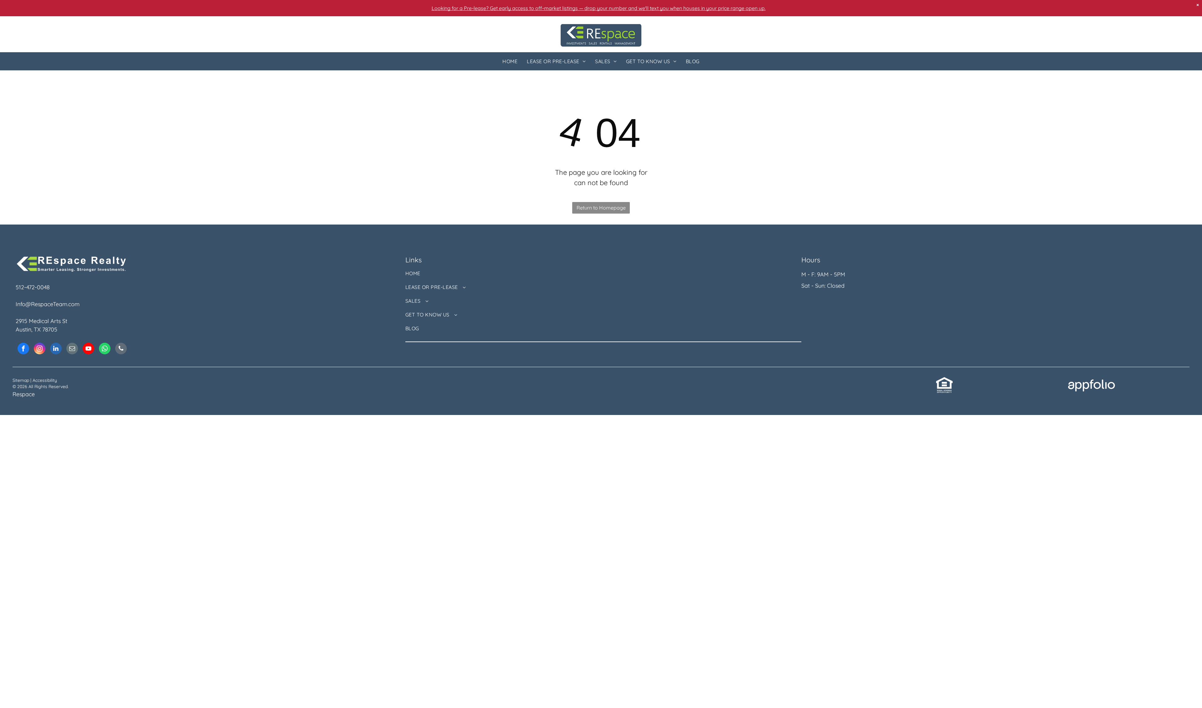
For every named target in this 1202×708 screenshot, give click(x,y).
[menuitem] (510, 61)
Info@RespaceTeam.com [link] (48, 304)
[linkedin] (56, 349)
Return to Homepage (601, 208)
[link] (944, 380)
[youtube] (88, 349)
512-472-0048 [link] (33, 287)
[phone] (121, 349)
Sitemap (21, 380)
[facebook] (23, 349)
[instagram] (39, 349)
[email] (72, 349)
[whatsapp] (104, 349)
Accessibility (45, 380)
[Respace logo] (601, 28)
